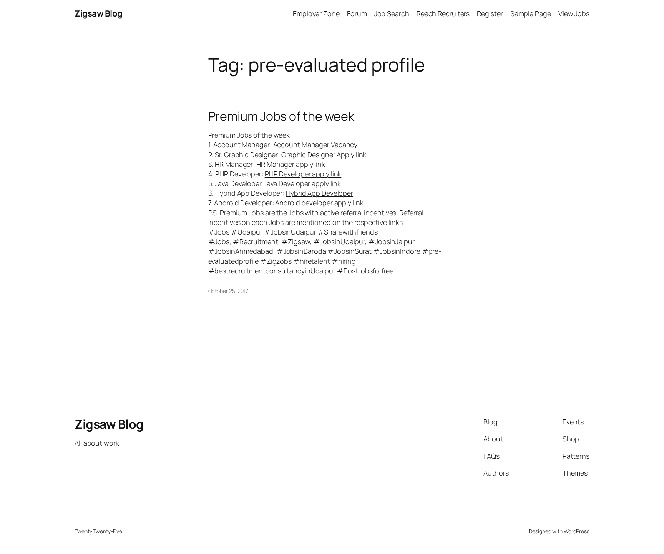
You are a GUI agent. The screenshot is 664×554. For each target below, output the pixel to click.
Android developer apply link (319, 202)
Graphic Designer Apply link (323, 154)
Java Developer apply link (302, 183)
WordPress (576, 531)
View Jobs (573, 13)
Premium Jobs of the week (281, 116)
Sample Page (530, 13)
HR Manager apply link (290, 164)
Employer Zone (316, 13)
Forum (357, 13)
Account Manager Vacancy (315, 144)
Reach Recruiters (443, 13)
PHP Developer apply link (303, 173)
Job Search (391, 13)
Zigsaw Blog (99, 13)
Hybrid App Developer (319, 193)
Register (490, 13)
